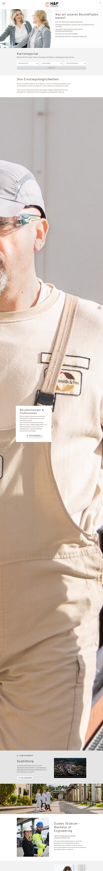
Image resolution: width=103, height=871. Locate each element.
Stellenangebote (35, 435)
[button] (56, 11)
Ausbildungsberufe (26, 755)
